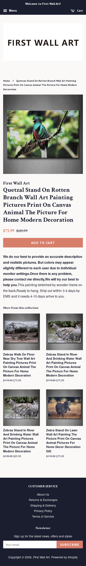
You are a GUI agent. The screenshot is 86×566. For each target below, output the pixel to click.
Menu (12, 10)
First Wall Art (41, 557)
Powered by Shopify (64, 557)
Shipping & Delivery (43, 505)
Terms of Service (43, 516)
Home (6, 80)
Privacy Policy (43, 511)
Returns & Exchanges (43, 500)
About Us (43, 494)
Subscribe (69, 545)
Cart (79, 10)
